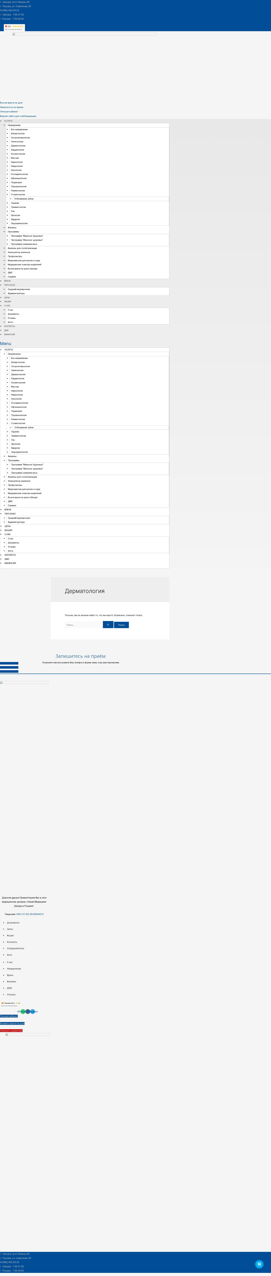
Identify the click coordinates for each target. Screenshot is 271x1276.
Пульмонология (18, 186)
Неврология (17, 166)
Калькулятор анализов (19, 252)
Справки (12, 276)
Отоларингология (19, 174)
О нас (7, 305)
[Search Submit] (108, 624)
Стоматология (18, 194)
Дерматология (18, 145)
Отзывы (12, 318)
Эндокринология (19, 223)
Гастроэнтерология (20, 137)
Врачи (7, 281)
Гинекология (17, 141)
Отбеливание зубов (23, 199)
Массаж (15, 158)
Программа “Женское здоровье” (27, 240)
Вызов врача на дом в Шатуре (22, 268)
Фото (10, 322)
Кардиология (17, 150)
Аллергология (18, 133)
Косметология (18, 154)
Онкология (16, 170)
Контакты (9, 326)
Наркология (17, 162)
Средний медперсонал (19, 289)
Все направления (19, 129)
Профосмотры (15, 256)
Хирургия (15, 219)
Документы (13, 314)
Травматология (18, 207)
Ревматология (18, 190)
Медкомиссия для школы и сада (24, 260)
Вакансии (9, 334)
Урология (15, 215)
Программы (13, 231)
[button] (11, 102)
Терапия (15, 203)
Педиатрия (16, 182)
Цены (7, 297)
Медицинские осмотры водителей (24, 264)
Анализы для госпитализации (22, 248)
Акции (7, 301)
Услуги (8, 121)
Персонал (9, 285)
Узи (13, 211)
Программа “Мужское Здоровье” (27, 236)
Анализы (12, 227)
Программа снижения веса (24, 244)
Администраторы (16, 293)
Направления (14, 125)
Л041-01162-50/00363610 (29, 914)
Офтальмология (18, 178)
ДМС (10, 272)
